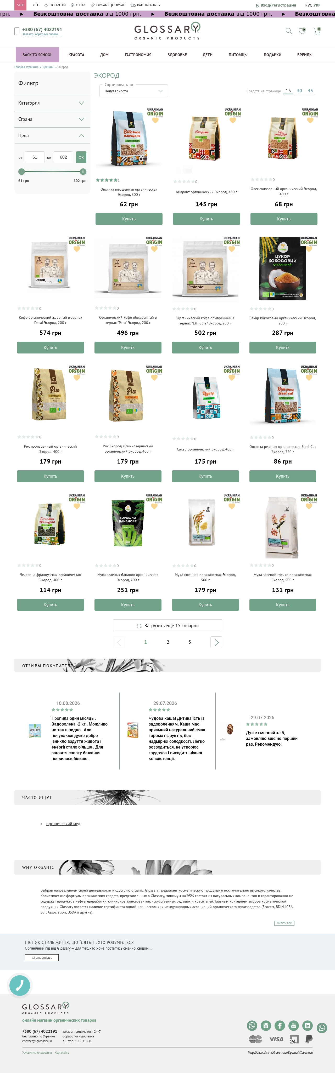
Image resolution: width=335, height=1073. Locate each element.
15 (288, 91)
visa (276, 1039)
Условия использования (37, 1052)
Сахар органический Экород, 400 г (205, 449)
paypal (309, 1039)
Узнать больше (42, 958)
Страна (25, 119)
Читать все (284, 923)
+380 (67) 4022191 (42, 29)
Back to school (37, 54)
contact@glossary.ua (37, 1041)
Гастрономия (138, 54)
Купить (129, 219)
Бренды (304, 54)
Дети (208, 54)
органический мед (63, 823)
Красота (76, 54)
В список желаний (155, 120)
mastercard (255, 1039)
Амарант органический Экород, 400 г (206, 192)
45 (310, 91)
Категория (29, 103)
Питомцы (238, 54)
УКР (317, 5)
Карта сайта (62, 1052)
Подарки (272, 54)
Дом (104, 54)
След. (216, 642)
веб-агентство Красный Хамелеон (291, 1052)
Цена (23, 135)
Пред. (119, 642)
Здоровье (177, 54)
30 (299, 91)
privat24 (294, 1039)
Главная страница (26, 67)
